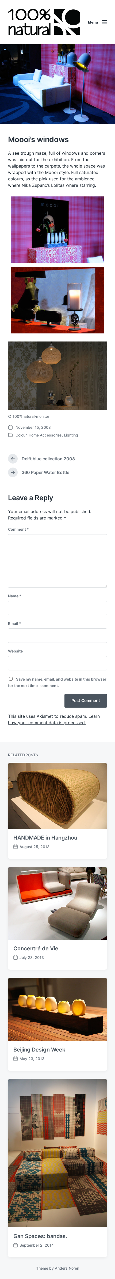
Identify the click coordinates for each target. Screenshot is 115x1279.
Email (14, 623)
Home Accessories (45, 435)
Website (15, 651)
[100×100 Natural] (44, 22)
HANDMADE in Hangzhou (45, 837)
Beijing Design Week (39, 1049)
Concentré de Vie (35, 948)
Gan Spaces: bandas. (40, 1236)
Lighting (71, 435)
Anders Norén (67, 1268)
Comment (18, 529)
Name (14, 596)
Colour (21, 435)
